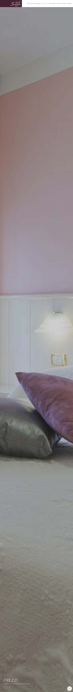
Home (28, 3)
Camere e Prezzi (44, 3)
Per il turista (52, 3)
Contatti (69, 3)
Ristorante (37, 3)
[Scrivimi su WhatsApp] (69, 688)
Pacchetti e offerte (61, 3)
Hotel (32, 3)
